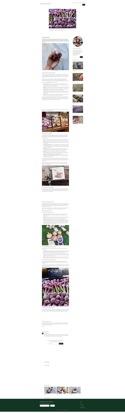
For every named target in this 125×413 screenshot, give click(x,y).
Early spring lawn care (75, 92)
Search (52, 405)
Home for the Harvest (45, 3)
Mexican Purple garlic (75, 124)
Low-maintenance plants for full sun (77, 113)
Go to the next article (47, 397)
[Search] (83, 5)
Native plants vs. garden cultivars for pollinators (77, 70)
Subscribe (61, 343)
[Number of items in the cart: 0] (84, 3)
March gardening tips (75, 103)
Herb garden (63, 29)
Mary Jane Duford (53, 29)
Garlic (61, 29)
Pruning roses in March (76, 81)
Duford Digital (64, 409)
